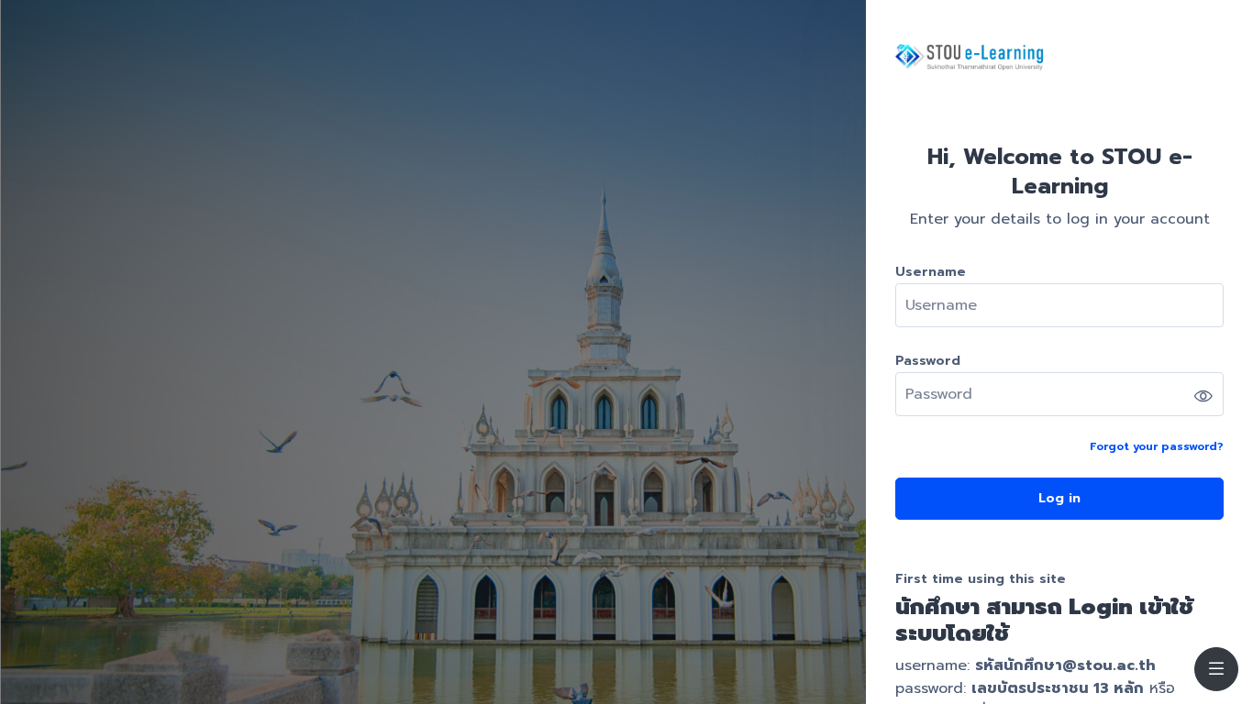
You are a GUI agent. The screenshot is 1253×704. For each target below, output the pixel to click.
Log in (1059, 498)
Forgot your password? (1157, 446)
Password (927, 360)
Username (930, 272)
